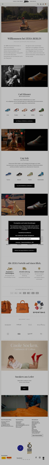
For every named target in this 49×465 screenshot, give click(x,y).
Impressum (18, 242)
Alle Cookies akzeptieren (25, 238)
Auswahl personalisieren (25, 232)
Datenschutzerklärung (26, 242)
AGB (32, 242)
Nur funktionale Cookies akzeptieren (25, 235)
